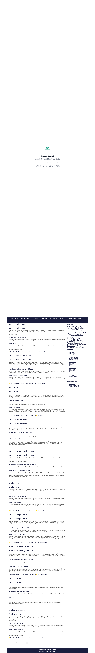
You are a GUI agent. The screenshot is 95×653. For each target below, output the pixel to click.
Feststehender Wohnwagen (74, 354)
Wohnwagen (71, 346)
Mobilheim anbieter (72, 365)
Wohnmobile (71, 343)
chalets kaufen (69, 329)
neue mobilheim (81, 341)
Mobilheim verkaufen (73, 371)
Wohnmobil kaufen (72, 377)
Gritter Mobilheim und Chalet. (51, 651)
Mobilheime (40, 447)
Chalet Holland (15, 483)
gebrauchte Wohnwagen (73, 359)
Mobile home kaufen (72, 362)
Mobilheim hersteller (17, 578)
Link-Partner (54, 649)
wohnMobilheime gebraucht (21, 546)
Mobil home (75, 341)
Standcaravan (71, 375)
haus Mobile (14, 387)
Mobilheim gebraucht (24, 351)
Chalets (14, 351)
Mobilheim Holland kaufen (20, 356)
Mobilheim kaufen (32, 351)
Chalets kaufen (72, 353)
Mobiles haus (40, 415)
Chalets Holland (41, 510)
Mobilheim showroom (73, 387)
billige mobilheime (71, 326)
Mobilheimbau (71, 373)
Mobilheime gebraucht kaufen (21, 451)
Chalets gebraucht (17, 610)
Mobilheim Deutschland (19, 419)
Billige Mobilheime (72, 351)
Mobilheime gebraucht (18, 515)
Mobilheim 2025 (72, 384)
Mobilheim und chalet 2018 (74, 386)
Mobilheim (18, 351)
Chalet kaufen (72, 328)
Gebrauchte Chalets (41, 637)
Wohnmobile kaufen (79, 344)
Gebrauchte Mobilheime (42, 478)
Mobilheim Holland (17, 324)
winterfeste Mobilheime (73, 376)
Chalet (11, 351)
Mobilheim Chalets (72, 366)
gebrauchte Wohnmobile (73, 358)
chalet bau (83, 326)
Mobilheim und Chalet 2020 (74, 385)
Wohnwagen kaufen (78, 347)
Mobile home (81, 332)
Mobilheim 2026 (72, 382)
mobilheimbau (78, 334)
